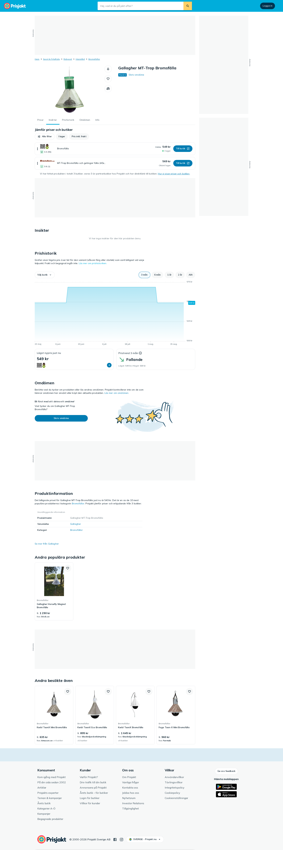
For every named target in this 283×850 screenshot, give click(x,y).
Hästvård (80, 59)
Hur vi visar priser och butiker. (174, 173)
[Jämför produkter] (108, 88)
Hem (37, 59)
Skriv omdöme (136, 74)
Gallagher (75, 523)
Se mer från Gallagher (47, 543)
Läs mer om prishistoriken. (93, 263)
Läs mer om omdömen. (116, 392)
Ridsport (68, 59)
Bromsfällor (94, 59)
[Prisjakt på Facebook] (115, 839)
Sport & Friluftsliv (51, 59)
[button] (108, 69)
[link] (54, 591)
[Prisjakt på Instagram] (121, 839)
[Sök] (187, 6)
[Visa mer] (37, 149)
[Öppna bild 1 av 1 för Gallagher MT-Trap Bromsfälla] (69, 89)
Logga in (267, 5)
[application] (115, 313)
